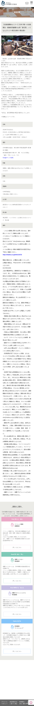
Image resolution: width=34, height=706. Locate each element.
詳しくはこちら (17, 547)
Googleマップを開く (8, 157)
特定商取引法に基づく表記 (13, 702)
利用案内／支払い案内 (22, 702)
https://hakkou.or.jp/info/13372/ (12, 254)
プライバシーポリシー (4, 702)
